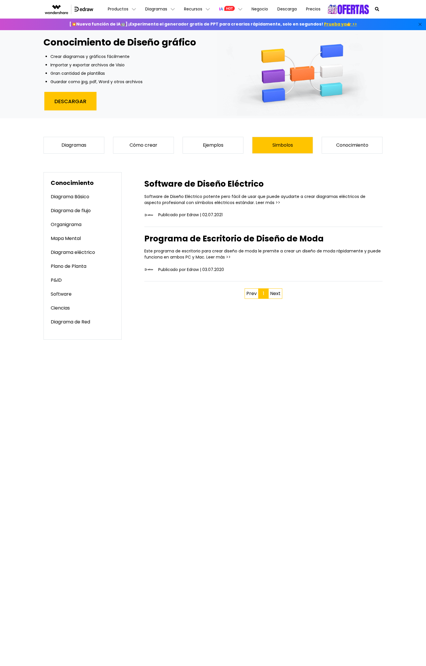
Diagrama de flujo (71, 210)
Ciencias (60, 308)
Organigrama (66, 224)
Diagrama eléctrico (73, 252)
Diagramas (73, 145)
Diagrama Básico (70, 196)
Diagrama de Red (70, 322)
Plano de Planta (68, 266)
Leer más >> (268, 202)
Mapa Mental (66, 238)
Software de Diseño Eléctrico (204, 184)
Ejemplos (213, 145)
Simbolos (282, 145)
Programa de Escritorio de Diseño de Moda (234, 238)
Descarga (287, 9)
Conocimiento (352, 145)
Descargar (70, 101)
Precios (313, 9)
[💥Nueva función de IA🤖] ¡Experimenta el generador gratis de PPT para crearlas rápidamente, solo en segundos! (213, 24)
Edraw (193, 215)
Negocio (260, 9)
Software (61, 294)
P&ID (56, 280)
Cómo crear (143, 145)
